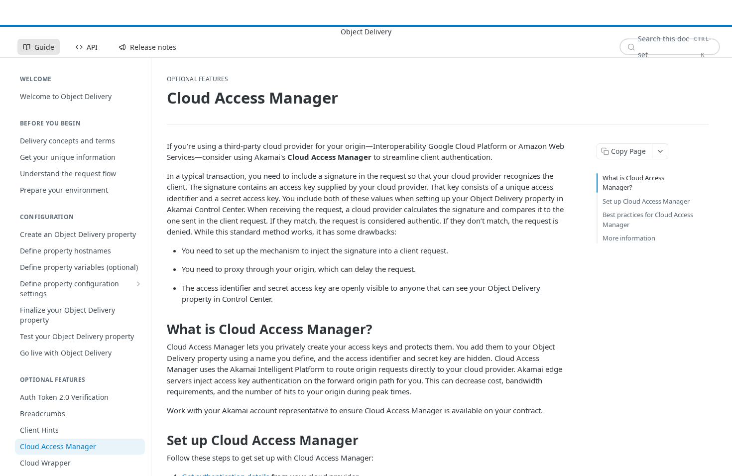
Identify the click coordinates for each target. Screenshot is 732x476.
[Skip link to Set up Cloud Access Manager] (160, 440)
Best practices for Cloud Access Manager (648, 219)
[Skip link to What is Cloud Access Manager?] (160, 329)
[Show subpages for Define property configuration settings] (138, 284)
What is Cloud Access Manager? (633, 182)
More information (629, 238)
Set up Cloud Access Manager (646, 201)
